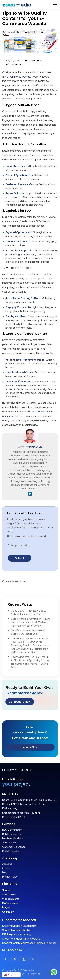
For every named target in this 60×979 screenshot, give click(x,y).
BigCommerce (10, 903)
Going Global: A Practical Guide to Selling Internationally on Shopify (28, 612)
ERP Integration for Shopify (17, 934)
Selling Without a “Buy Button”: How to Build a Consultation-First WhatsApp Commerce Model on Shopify (30, 622)
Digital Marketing (11, 851)
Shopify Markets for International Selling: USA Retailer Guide (28, 632)
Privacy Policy (10, 876)
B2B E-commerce (12, 833)
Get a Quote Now (20, 701)
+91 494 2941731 (15, 817)
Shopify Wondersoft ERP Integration (21, 938)
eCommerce (13, 64)
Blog (4, 872)
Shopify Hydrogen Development (19, 925)
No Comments (34, 60)
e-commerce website (18, 76)
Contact (6, 868)
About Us (7, 863)
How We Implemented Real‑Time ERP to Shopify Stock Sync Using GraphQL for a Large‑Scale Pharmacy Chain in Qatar (30, 662)
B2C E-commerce (12, 829)
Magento (7, 907)
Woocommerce (10, 898)
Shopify (6, 890)
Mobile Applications (13, 838)
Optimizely (8, 911)
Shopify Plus (9, 894)
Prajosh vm (35, 447)
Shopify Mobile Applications (17, 930)
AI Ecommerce (10, 842)
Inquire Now (30, 747)
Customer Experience (14, 846)
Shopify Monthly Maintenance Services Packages (29, 942)
